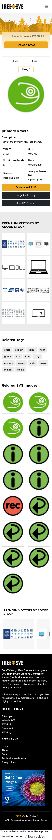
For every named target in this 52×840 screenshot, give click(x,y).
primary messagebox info (39, 432)
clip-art (19, 349)
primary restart (13, 563)
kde (27, 356)
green (7, 356)
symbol (8, 369)
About (5, 750)
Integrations (9, 762)
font (42, 349)
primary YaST (12, 435)
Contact (6, 754)
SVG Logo (7, 732)
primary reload (39, 537)
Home (5, 746)
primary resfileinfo (13, 459)
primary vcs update (13, 589)
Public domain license (14, 758)
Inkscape (7, 716)
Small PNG (26, 203)
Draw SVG (7, 728)
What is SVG (8, 720)
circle (7, 349)
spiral (43, 363)
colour (31, 349)
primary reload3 (13, 537)
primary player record (13, 511)
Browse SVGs (26, 45)
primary (8, 363)
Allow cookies (35, 836)
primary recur (38, 513)
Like (26, 69)
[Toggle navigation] (46, 6)
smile (32, 363)
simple (21, 363)
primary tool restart (39, 563)
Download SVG (26, 187)
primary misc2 (12, 409)
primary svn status (39, 459)
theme (20, 369)
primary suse (38, 409)
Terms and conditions (21, 820)
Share (15, 61)
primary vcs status (13, 485)
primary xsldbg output (39, 485)
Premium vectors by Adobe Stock (20, 225)
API (7, 820)
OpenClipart (35, 179)
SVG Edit (7, 724)
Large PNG (26, 195)
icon (18, 356)
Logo (37, 356)
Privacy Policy (40, 820)
